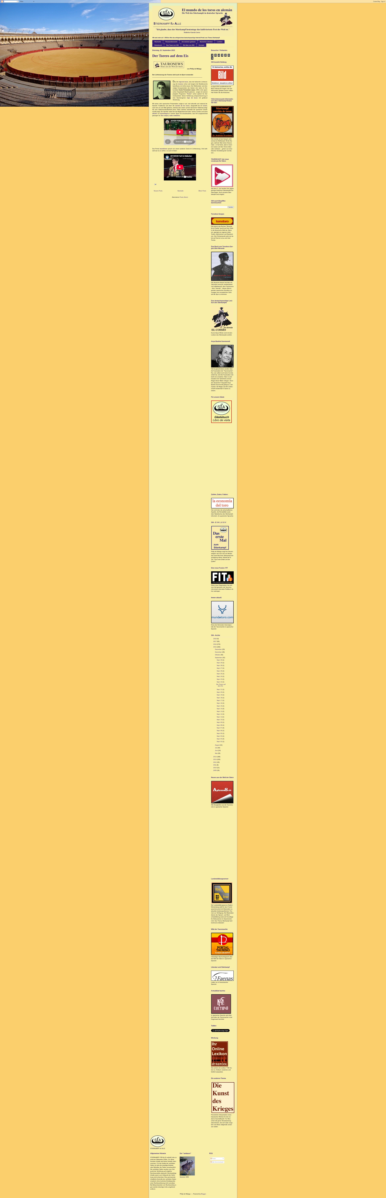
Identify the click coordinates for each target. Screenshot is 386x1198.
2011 (215, 765)
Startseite (157, 42)
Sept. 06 (219, 730)
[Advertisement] (222, 459)
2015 (215, 647)
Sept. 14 (219, 708)
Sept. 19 (219, 695)
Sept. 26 (219, 671)
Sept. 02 (219, 741)
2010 (215, 767)
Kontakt (201, 45)
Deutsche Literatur (206, 42)
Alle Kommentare (217, 1162)
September (218, 657)
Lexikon (219, 42)
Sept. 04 (219, 736)
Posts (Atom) (184, 197)
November (218, 652)
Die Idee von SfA (188, 45)
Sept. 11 (219, 717)
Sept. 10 (219, 719)
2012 (215, 762)
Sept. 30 (219, 660)
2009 (215, 770)
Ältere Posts (202, 191)
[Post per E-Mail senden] (155, 184)
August (217, 745)
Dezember (218, 649)
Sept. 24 (219, 676)
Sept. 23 (219, 679)
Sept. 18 (219, 697)
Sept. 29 (219, 662)
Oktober (218, 655)
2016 (215, 644)
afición (154, 113)
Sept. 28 (219, 665)
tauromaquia (164, 113)
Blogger (203, 1194)
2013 (215, 759)
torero (205, 105)
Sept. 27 (219, 668)
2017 (215, 641)
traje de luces (183, 82)
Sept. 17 (219, 700)
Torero (189, 94)
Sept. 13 (219, 711)
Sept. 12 (219, 714)
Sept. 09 (219, 722)
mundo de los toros (182, 105)
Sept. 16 (219, 703)
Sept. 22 (219, 682)
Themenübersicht (171, 42)
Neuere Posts (158, 191)
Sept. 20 (219, 692)
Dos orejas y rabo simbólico (170, 115)
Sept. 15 (219, 706)
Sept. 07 (219, 728)
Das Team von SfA (172, 45)
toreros (180, 84)
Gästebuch (158, 45)
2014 (215, 756)
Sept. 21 (219, 689)
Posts (214, 1158)
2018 (215, 638)
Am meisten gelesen (189, 42)
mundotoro (163, 148)
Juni (216, 750)
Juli (216, 748)
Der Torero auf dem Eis (170, 56)
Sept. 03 (219, 739)
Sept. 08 (219, 725)
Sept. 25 (219, 673)
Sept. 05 (219, 733)
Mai (216, 753)
